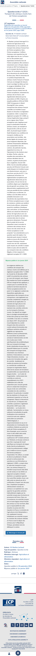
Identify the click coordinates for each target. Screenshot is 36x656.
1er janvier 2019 (23, 568)
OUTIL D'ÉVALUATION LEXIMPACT (17, 639)
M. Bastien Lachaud (17, 547)
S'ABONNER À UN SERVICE (17, 636)
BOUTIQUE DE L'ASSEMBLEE (17, 631)
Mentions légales (8, 644)
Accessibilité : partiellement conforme (22, 644)
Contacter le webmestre (10, 646)
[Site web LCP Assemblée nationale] (18, 602)
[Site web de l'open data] (18, 615)
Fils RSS (19, 646)
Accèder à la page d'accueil (2, 2)
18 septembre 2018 (25, 566)
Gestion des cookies (27, 646)
